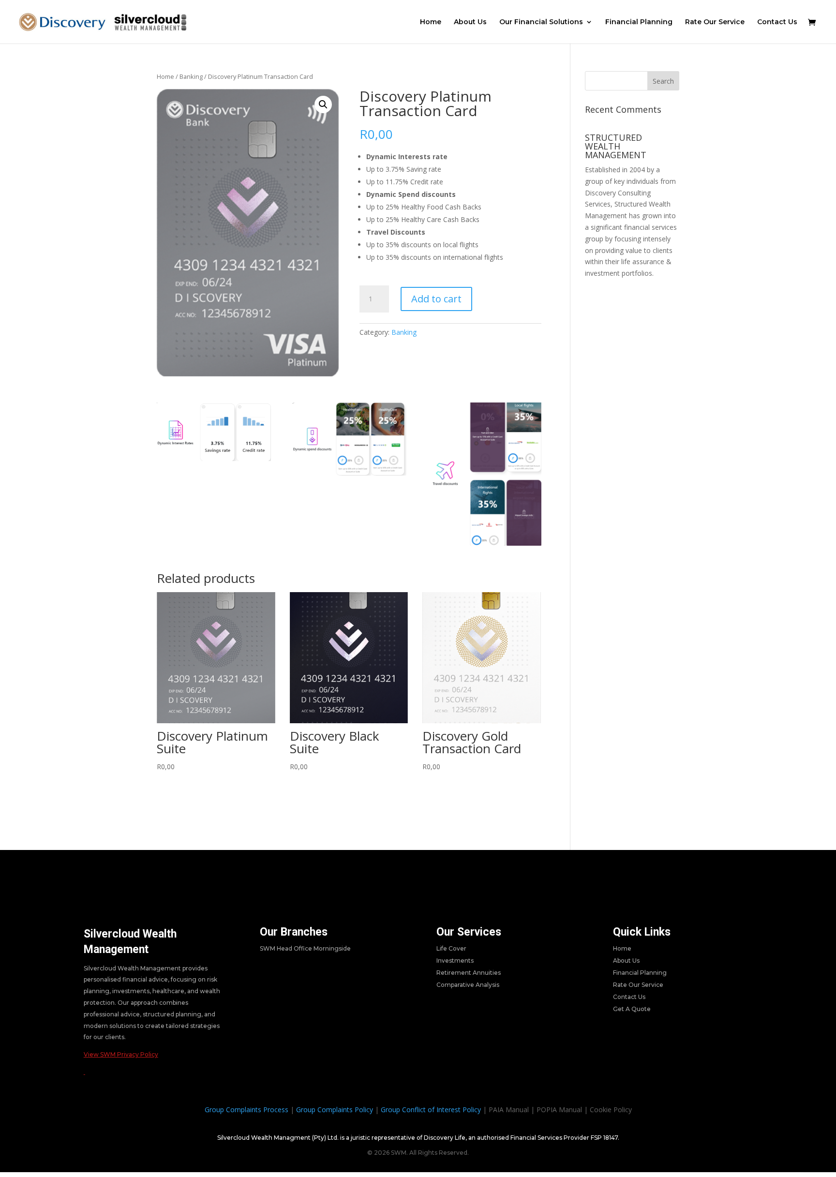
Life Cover (451, 948)
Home (430, 22)
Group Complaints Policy (334, 1109)
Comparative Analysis (467, 984)
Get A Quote (632, 1009)
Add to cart (436, 298)
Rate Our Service (715, 22)
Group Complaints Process (246, 1109)
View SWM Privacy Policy (121, 1054)
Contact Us (777, 22)
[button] (323, 104)
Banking (191, 76)
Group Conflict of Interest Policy (431, 1109)
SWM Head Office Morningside (305, 948)
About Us (470, 22)
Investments (455, 960)
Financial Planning (638, 22)
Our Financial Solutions (541, 22)
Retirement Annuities (468, 972)
